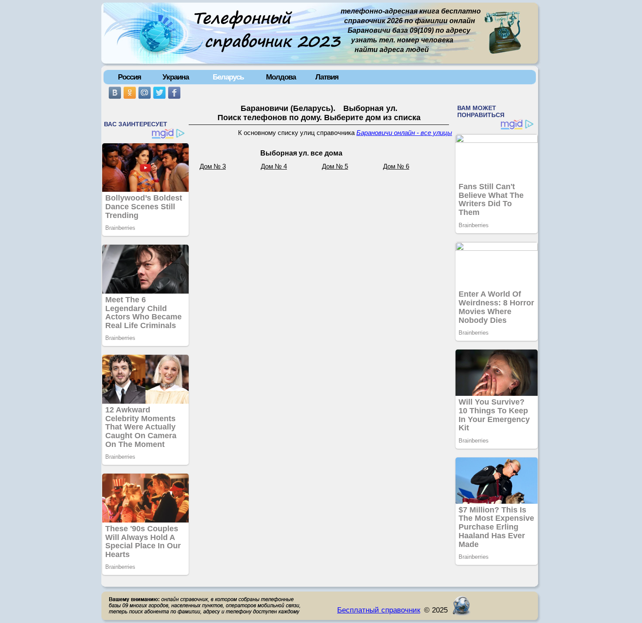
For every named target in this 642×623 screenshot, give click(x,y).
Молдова (281, 77)
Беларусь (228, 77)
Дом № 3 (213, 166)
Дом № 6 (396, 166)
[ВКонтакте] (115, 93)
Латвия (326, 77)
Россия (129, 77)
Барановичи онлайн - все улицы (404, 132)
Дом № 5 (335, 166)
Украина (175, 77)
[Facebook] (174, 93)
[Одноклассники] (130, 93)
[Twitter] (159, 93)
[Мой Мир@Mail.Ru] (144, 93)
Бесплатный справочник (378, 610)
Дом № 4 (274, 166)
